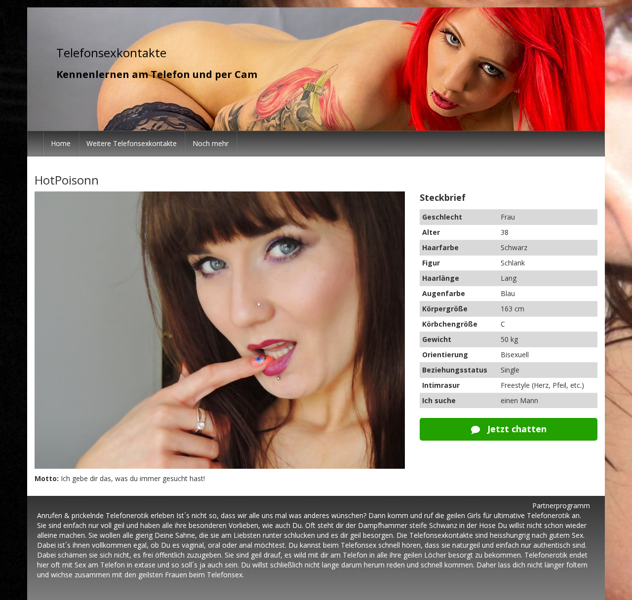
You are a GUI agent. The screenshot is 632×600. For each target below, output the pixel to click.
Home (61, 143)
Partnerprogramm (561, 505)
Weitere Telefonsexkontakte (131, 143)
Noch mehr (211, 143)
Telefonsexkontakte (111, 52)
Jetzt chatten (516, 429)
